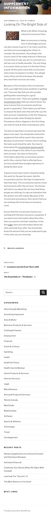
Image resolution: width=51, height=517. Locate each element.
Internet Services (12, 378)
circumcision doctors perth (31, 147)
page (10, 225)
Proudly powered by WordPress (17, 511)
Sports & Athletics (12, 421)
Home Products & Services (16, 373)
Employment (10, 336)
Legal (6, 384)
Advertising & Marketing (15, 309)
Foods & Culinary (12, 346)
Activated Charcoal (12, 462)
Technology (9, 427)
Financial (8, 341)
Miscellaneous (16, 248)
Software (8, 416)
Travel (7, 432)
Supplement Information (17, 6)
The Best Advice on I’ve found (17, 482)
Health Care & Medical (14, 368)
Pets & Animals (11, 400)
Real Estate (9, 405)
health (7, 357)
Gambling (8, 352)
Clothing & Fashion (12, 330)
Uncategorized (11, 437)
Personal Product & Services (17, 395)
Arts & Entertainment (14, 314)
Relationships (10, 411)
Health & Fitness (11, 362)
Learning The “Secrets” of (16, 476)
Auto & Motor (10, 320)
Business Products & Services (18, 325)
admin (31, 21)
